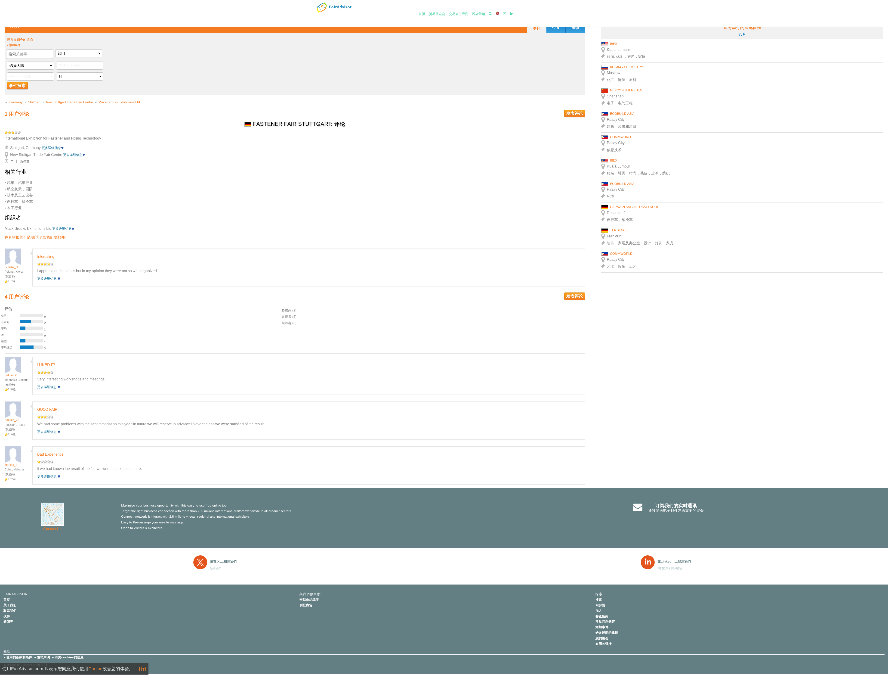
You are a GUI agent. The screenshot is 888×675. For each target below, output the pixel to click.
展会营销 (478, 14)
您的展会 (601, 638)
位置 (556, 28)
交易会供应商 (458, 14)
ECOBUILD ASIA (622, 113)
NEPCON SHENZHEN (626, 90)
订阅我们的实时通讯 (676, 505)
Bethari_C (11, 375)
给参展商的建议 (606, 633)
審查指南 (601, 616)
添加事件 (601, 627)
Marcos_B (11, 465)
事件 (536, 28)
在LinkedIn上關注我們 (674, 561)
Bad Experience (50, 454)
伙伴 (6, 616)
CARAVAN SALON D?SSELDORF (634, 207)
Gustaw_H (11, 267)
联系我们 (9, 611)
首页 (422, 14)
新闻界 (8, 621)
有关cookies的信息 (69, 657)
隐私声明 (43, 657)
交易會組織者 (309, 599)
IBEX (613, 44)
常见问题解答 (605, 621)
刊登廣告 (305, 605)
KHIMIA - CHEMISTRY (626, 67)
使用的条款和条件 (19, 657)
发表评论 (574, 113)
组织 (575, 28)
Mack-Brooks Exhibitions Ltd (119, 102)
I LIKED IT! (46, 365)
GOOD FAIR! (48, 409)
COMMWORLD (621, 137)
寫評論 (600, 605)
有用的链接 (603, 644)
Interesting (45, 256)
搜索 (598, 599)
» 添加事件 (13, 45)
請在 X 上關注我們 (223, 561)
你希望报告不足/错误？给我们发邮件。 (36, 237)
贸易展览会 (437, 14)
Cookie (95, 668)
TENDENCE (619, 230)
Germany (15, 102)
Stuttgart (34, 102)
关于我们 (9, 605)
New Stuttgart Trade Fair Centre (69, 102)
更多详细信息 (51, 148)
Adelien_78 (12, 420)
